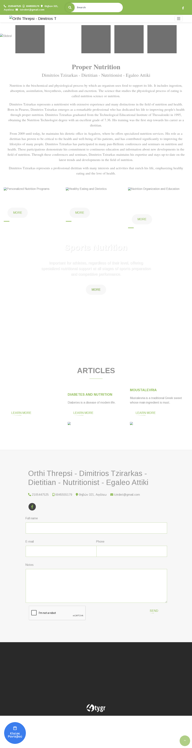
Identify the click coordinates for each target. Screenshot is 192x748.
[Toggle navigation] (179, 19)
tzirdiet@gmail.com (32, 9)
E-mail (29, 541)
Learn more (21, 412)
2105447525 (14, 6)
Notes (29, 564)
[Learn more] (34, 424)
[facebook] (182, 7)
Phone (100, 541)
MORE (96, 289)
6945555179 (32, 6)
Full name (31, 518)
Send (154, 610)
